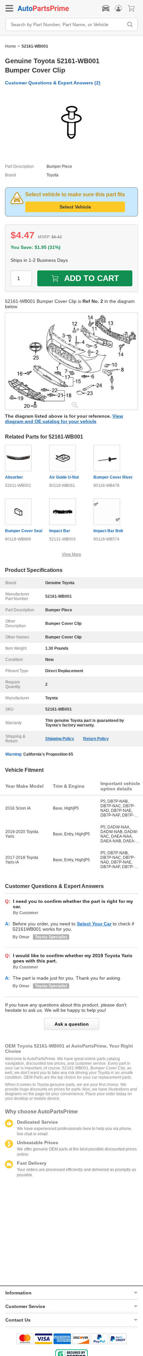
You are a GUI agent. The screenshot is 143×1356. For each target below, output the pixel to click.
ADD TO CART (91, 278)
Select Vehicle (75, 207)
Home (10, 46)
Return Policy (96, 738)
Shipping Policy (59, 738)
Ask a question (72, 1024)
